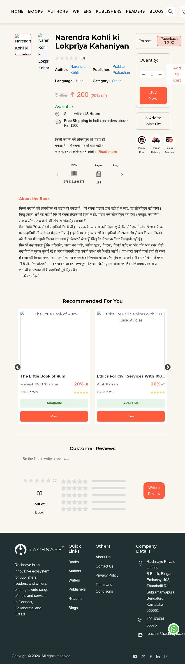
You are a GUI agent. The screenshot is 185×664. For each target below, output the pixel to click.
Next (166, 366)
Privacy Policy (107, 575)
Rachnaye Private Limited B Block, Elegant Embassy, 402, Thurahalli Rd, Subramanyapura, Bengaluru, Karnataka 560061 (161, 586)
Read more (107, 152)
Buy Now (153, 95)
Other (116, 81)
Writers (74, 580)
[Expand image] (43, 52)
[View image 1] (23, 44)
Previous (16, 366)
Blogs (73, 608)
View (54, 416)
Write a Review (154, 491)
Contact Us (104, 566)
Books (74, 562)
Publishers (77, 589)
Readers (75, 599)
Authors (75, 571)
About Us (103, 557)
